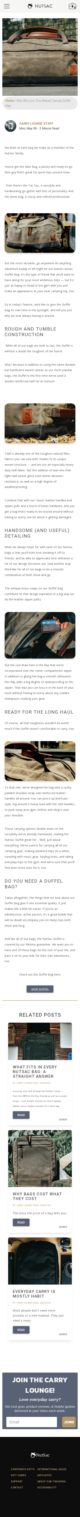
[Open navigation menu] (7, 6)
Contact (17, 1487)
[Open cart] (72, 6)
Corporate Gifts (23, 1469)
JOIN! (69, 1422)
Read (21, 1115)
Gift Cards (18, 1475)
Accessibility (47, 1487)
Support (17, 1481)
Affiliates (44, 1475)
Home (9, 101)
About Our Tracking (51, 1481)
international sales (51, 1469)
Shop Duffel (40, 989)
